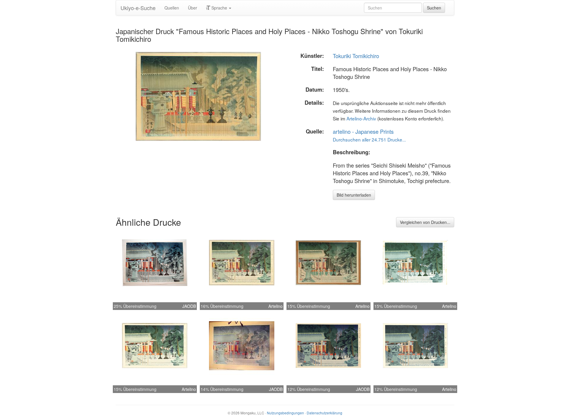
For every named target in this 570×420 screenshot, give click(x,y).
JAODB (189, 306)
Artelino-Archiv (361, 118)
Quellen (171, 8)
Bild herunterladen (354, 195)
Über (192, 8)
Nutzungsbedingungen (285, 412)
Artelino (275, 306)
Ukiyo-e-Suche (138, 8)
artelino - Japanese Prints (363, 131)
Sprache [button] (219, 8)
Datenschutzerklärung (324, 412)
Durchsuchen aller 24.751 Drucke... (369, 139)
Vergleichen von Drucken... (425, 222)
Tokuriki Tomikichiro (356, 56)
